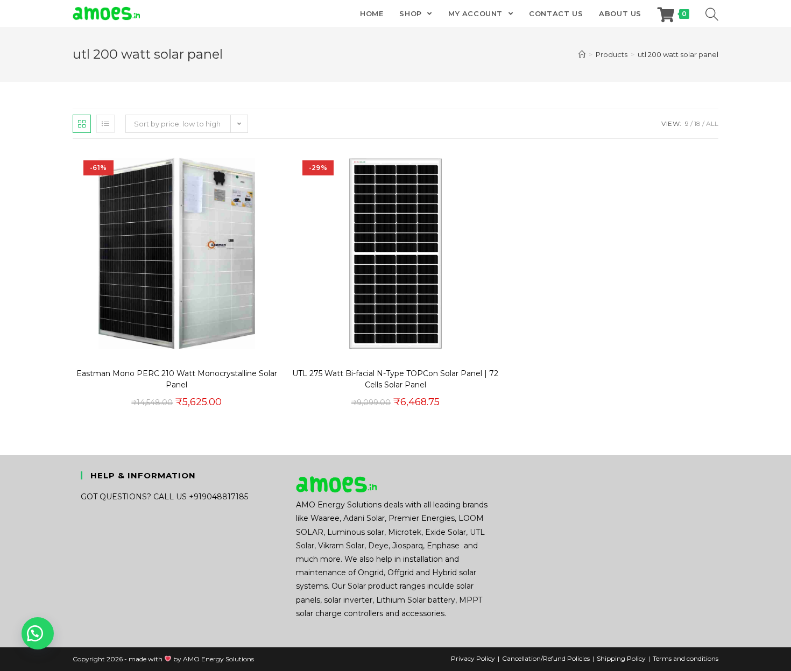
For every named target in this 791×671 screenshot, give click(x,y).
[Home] (581, 54)
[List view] (105, 124)
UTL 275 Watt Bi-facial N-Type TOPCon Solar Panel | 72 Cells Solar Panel (395, 379)
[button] (678, 121)
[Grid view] (82, 124)
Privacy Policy (473, 658)
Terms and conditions (685, 658)
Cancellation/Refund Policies (546, 658)
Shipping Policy (621, 658)
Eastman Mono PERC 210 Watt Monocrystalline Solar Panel (176, 379)
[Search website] (711, 13)
